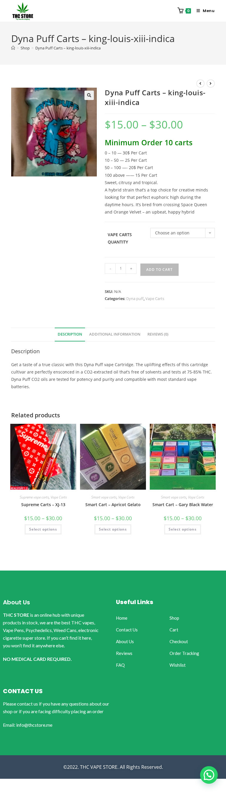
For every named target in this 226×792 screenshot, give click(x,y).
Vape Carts (154, 298)
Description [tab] (70, 334)
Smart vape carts (104, 497)
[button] (89, 95)
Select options (43, 529)
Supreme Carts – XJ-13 (43, 504)
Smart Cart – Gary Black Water (182, 504)
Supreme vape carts (34, 497)
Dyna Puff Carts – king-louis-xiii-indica (68, 48)
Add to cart (159, 269)
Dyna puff (135, 298)
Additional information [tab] (114, 334)
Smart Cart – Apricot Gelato (113, 504)
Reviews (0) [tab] (157, 334)
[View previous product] (200, 83)
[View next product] (211, 83)
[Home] (13, 48)
